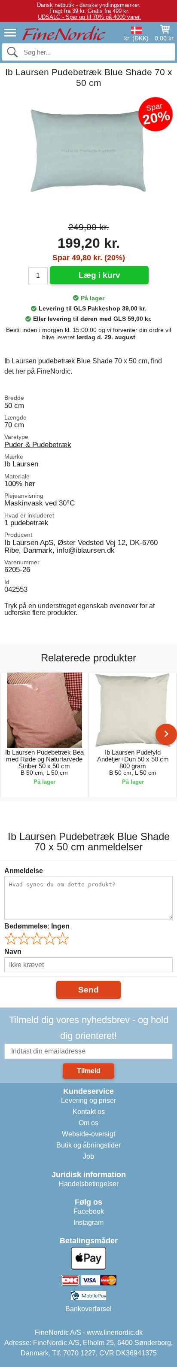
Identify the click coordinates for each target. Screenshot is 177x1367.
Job (88, 1156)
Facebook (88, 1211)
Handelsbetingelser (89, 1183)
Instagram (88, 1222)
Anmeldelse (23, 870)
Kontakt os (89, 1111)
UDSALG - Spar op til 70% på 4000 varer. (89, 17)
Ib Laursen (21, 464)
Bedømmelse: (37, 926)
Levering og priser (88, 1100)
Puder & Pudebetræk (37, 444)
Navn (12, 951)
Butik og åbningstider (88, 1145)
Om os (88, 1122)
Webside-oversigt (88, 1134)
